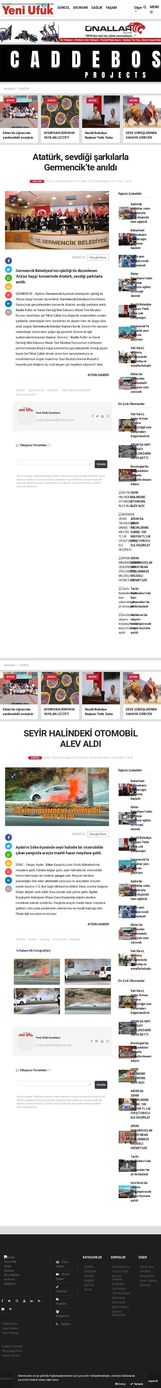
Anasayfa (10, 88)
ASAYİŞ (24, 665)
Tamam (138, 1383)
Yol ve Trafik (120, 1271)
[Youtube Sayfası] (26, 1301)
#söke (32, 939)
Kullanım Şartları (12, 1346)
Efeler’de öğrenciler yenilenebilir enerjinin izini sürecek (140, 382)
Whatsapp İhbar (12, 1351)
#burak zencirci (26, 394)
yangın (60, 876)
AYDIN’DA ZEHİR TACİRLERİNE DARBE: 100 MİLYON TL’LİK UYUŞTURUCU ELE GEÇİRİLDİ (141, 532)
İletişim (65, 1324)
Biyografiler (147, 1276)
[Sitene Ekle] (12, 1309)
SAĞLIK (96, 8)
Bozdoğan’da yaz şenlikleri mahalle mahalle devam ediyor (141, 475)
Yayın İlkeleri (10, 1328)
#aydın (20, 390)
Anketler (145, 1271)
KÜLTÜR (24, 88)
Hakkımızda (9, 1323)
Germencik (54, 294)
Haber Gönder (11, 1355)
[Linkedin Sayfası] (33, 1301)
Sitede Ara (146, 1266)
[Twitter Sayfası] (11, 1301)
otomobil (51, 881)
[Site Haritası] (4, 1309)
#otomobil (59, 939)
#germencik (36, 390)
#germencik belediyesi (76, 390)
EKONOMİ (80, 8)
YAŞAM (111, 8)
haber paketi (8, 1383)
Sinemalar (118, 1297)
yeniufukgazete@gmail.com (54, 1045)
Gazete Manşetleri (119, 1313)
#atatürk (52, 390)
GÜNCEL (63, 8)
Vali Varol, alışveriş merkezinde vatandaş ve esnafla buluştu (141, 356)
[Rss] (41, 1301)
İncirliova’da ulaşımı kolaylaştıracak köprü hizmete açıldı (141, 623)
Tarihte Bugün (121, 1293)
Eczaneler (118, 1284)
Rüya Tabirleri (148, 1280)
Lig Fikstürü (119, 1288)
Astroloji (145, 1285)
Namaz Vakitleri (117, 1277)
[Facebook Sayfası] (3, 1301)
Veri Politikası (10, 1333)
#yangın (74, 939)
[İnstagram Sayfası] (19, 1301)
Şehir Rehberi (120, 1307)
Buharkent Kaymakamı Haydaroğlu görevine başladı (139, 239)
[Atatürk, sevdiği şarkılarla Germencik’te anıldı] (57, 220)
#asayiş (44, 939)
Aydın (20, 310)
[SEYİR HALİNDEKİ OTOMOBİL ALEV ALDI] (57, 796)
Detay (122, 1383)
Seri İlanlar (119, 1302)
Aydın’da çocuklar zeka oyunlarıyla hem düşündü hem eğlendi (140, 212)
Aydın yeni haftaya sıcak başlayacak (140, 261)
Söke (49, 865)
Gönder (101, 464)
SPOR (88, 1289)
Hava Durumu (121, 1266)
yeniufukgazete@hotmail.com (55, 420)
